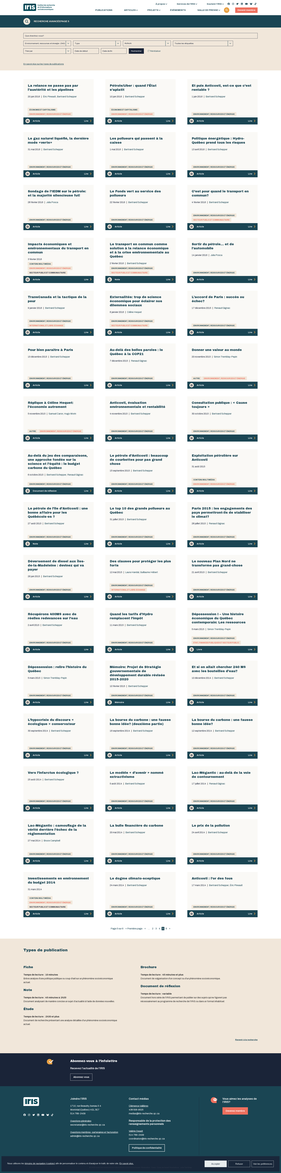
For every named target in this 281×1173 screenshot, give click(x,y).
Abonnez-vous (81, 1077)
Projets (152, 10)
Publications (103, 10)
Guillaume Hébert (149, 572)
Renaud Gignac (222, 308)
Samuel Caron (56, 414)
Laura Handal (132, 572)
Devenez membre (235, 1111)
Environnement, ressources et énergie (50, 114)
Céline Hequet (134, 312)
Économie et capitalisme (42, 110)
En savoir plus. (126, 1163)
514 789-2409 (77, 1113)
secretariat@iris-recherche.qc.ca (87, 1125)
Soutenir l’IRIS (214, 4)
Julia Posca (52, 202)
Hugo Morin (70, 414)
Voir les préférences (262, 1164)
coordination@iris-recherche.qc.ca (147, 1138)
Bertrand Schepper (67, 96)
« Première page (133, 928)
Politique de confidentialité (147, 1148)
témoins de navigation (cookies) (40, 1163)
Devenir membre (246, 10)
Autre (196, 378)
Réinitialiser (155, 51)
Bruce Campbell (52, 840)
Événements (178, 10)
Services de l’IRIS (186, 4)
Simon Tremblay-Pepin (225, 357)
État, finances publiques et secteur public (216, 643)
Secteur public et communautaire (211, 220)
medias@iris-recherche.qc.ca (144, 1113)
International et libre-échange (46, 326)
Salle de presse (207, 10)
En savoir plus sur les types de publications (43, 64)
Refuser (239, 1164)
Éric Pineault (49, 96)
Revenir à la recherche (246, 1040)
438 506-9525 (136, 1109)
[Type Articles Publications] (97, 43)
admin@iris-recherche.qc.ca (85, 1136)
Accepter (215, 1164)
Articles (130, 10)
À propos (160, 4)
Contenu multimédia (40, 264)
